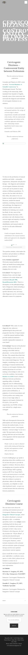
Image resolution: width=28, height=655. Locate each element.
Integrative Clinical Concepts (11, 514)
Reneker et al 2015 (8, 376)
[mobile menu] (26, 2)
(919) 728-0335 (14, 643)
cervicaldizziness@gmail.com (14, 645)
